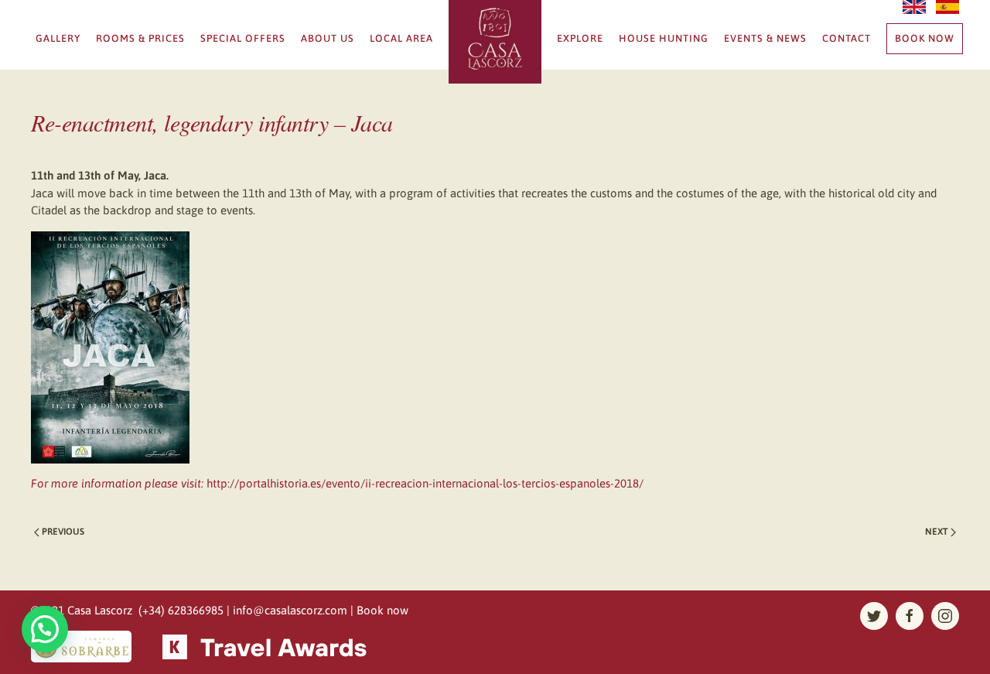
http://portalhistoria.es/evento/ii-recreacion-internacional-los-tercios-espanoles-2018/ (425, 483)
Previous (61, 531)
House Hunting (663, 38)
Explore (580, 38)
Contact (846, 38)
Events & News (765, 38)
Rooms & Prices (140, 38)
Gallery (58, 38)
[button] (45, 629)
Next (938, 531)
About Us (327, 38)
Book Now (924, 38)
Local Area (401, 38)
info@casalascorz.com (290, 610)
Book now (382, 610)
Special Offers (242, 38)
